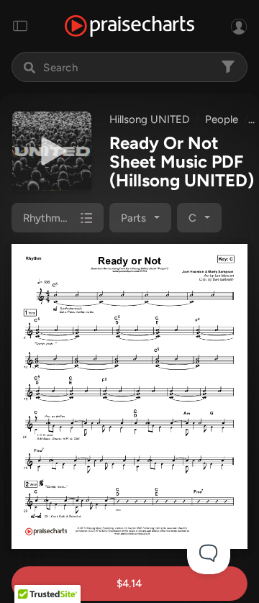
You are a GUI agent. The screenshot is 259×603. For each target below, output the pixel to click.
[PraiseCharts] (129, 26)
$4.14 (129, 583)
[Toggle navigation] (20, 26)
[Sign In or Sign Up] (238, 26)
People (221, 119)
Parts (133, 218)
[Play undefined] (52, 151)
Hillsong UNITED (149, 119)
